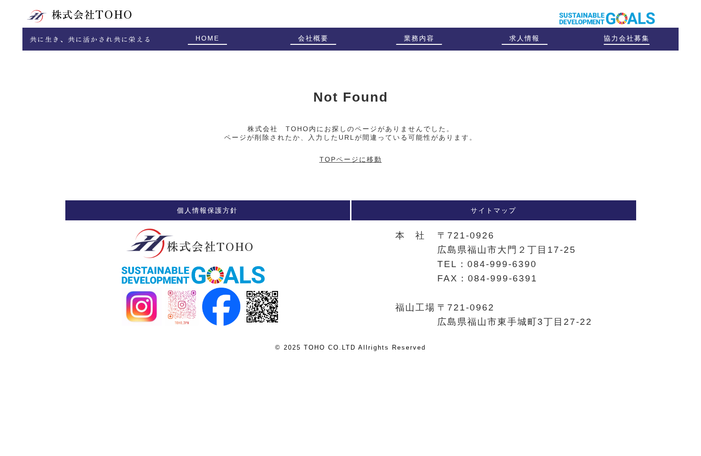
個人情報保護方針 (207, 210)
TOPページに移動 (351, 159)
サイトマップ (493, 210)
